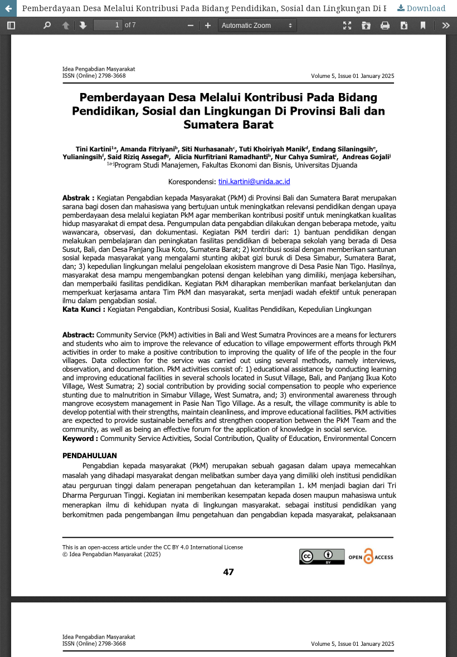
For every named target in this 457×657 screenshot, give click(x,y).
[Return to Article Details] (8, 8)
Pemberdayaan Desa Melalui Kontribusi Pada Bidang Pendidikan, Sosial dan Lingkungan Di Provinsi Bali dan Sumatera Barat (239, 8)
